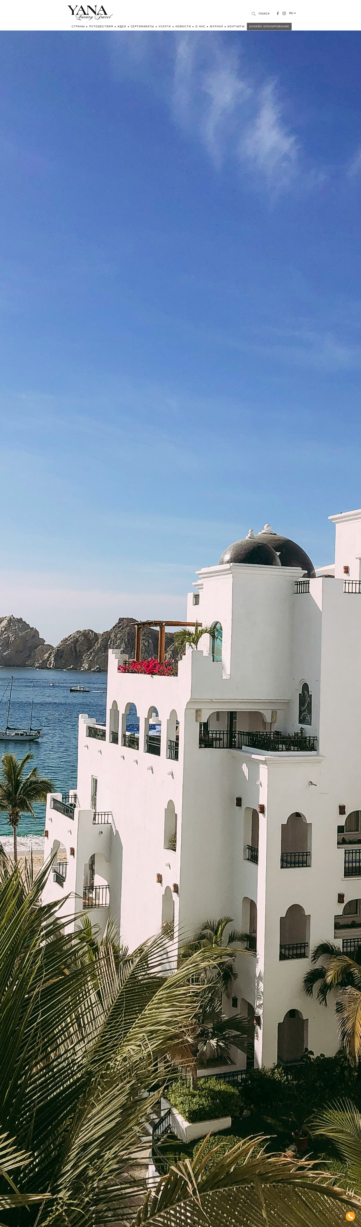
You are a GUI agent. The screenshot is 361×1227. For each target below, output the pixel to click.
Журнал (216, 26)
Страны (78, 26)
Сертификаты (142, 26)
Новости (183, 26)
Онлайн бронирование (269, 26)
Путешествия (101, 26)
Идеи (122, 26)
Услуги (165, 26)
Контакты (236, 26)
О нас (200, 26)
